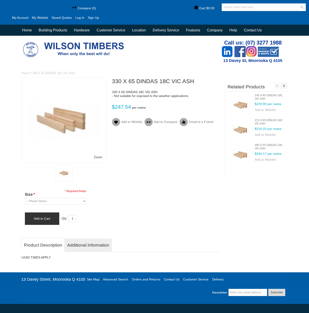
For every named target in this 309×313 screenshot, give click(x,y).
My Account (20, 17)
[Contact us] (268, 48)
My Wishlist (40, 17)
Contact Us (253, 30)
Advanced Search (115, 279)
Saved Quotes (62, 17)
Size (30, 194)
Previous (277, 85)
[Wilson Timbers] (74, 42)
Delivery (218, 279)
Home (25, 73)
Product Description (43, 245)
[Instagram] (251, 48)
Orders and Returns (146, 279)
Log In (79, 17)
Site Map (93, 279)
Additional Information (88, 245)
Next (284, 85)
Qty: (64, 218)
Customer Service (196, 279)
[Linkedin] (227, 48)
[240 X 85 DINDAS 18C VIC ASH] (241, 105)
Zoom (98, 157)
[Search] (302, 7)
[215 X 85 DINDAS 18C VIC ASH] (241, 130)
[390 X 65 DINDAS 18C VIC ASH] (241, 155)
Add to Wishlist (265, 110)
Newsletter (219, 292)
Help (233, 30)
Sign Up (93, 17)
